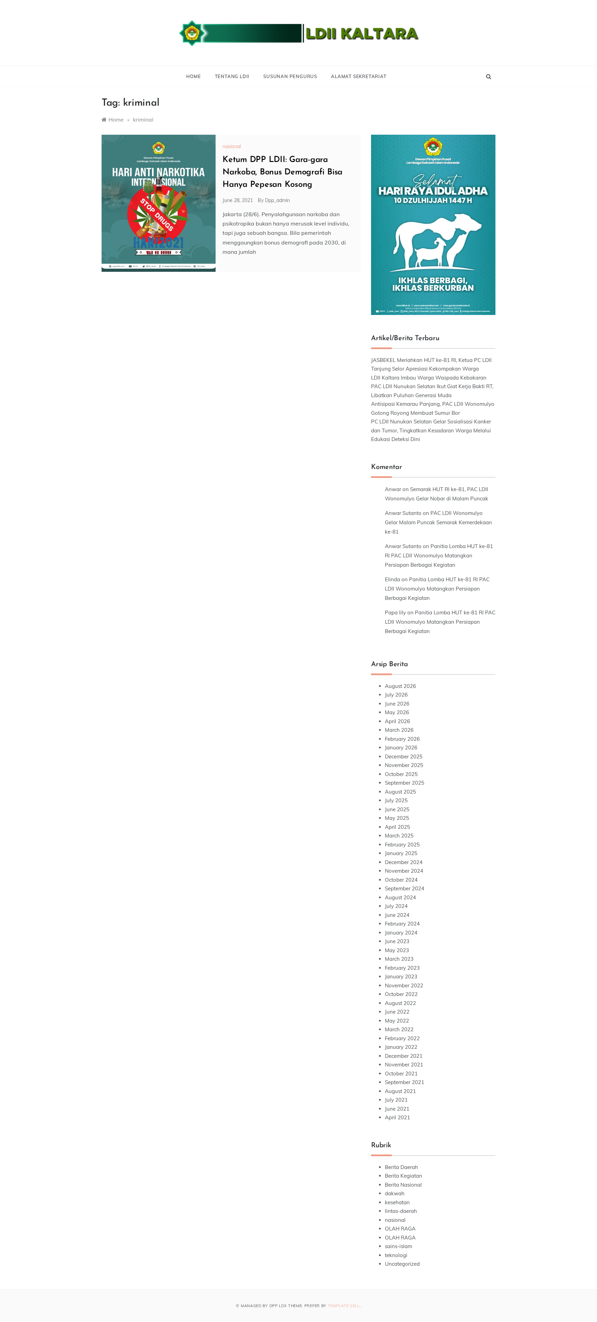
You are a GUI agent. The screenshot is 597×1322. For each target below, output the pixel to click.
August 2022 (400, 1003)
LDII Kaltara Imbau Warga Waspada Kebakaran (428, 377)
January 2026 (401, 747)
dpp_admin (277, 200)
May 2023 (397, 950)
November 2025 (404, 765)
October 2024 (401, 879)
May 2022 (397, 1020)
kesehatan (397, 1202)
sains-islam (398, 1246)
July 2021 (396, 1099)
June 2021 (397, 1108)
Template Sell (344, 1305)
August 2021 (400, 1091)
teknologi (396, 1255)
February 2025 (402, 844)
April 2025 (397, 827)
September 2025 (404, 782)
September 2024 (404, 888)
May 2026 (397, 712)
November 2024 (404, 871)
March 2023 (399, 959)
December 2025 (404, 756)
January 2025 (401, 853)
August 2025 (400, 791)
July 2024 (396, 906)
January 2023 (401, 976)
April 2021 (397, 1117)
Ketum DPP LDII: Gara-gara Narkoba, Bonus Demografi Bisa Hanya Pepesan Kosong (282, 172)
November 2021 (404, 1064)
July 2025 (396, 800)
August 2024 (400, 897)
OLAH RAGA (400, 1228)
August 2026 (400, 686)
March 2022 (399, 1029)
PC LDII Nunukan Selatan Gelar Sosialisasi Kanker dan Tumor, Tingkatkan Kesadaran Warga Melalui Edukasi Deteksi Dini (431, 430)
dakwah (395, 1193)
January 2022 (401, 1047)
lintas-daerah (401, 1211)
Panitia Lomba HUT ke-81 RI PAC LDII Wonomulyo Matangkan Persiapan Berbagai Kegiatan (439, 555)
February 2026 (402, 739)
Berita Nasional (403, 1184)
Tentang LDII (232, 76)
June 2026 (397, 703)
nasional (231, 146)
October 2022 (401, 994)
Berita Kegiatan (403, 1175)
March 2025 (399, 835)
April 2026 (397, 721)
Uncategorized (402, 1264)
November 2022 (404, 985)
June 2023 (397, 941)
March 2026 (399, 730)
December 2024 (404, 862)
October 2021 (401, 1073)
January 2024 (401, 932)
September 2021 (404, 1082)
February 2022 (402, 1038)
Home (193, 76)
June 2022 (397, 1011)
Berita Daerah (401, 1167)
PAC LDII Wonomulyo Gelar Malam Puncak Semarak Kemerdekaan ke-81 (438, 522)
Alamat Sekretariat (358, 76)
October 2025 (401, 774)
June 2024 (397, 915)
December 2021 (404, 1056)
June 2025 (397, 809)
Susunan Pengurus (290, 76)
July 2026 (396, 694)
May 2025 (397, 818)
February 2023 (402, 968)
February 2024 (402, 923)
